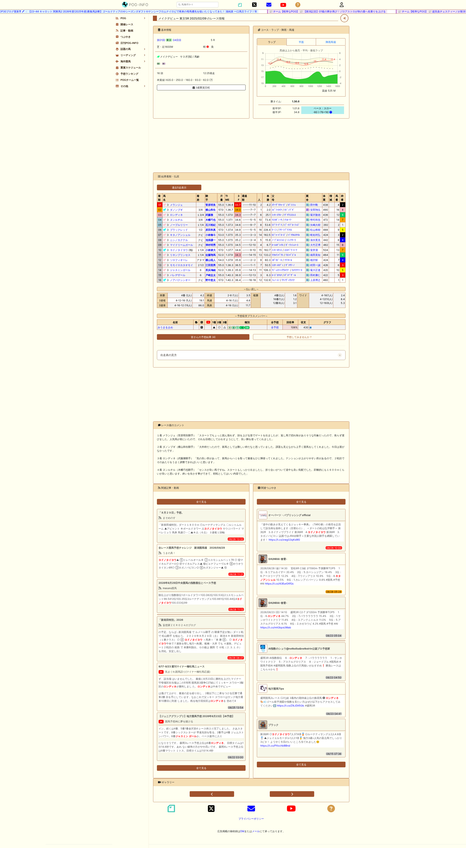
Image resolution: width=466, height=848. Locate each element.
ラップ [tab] (272, 42)
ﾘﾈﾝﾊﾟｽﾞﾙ (291, 254)
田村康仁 (313, 275)
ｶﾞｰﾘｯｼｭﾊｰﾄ (292, 244)
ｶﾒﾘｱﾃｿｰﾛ (297, 269)
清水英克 (313, 239)
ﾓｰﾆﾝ (274, 229)
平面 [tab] (301, 42)
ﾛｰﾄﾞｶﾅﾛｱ (277, 275)
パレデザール (177, 275)
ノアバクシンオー (180, 280)
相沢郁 (313, 259)
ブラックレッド (179, 229)
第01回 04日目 (169, 40)
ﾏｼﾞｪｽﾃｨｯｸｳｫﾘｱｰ (281, 269)
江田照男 (211, 265)
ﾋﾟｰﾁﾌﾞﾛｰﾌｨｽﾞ (292, 224)
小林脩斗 (211, 234)
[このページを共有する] (344, 18)
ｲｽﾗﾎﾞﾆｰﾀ (277, 219)
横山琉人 (211, 259)
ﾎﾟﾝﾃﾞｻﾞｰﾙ (290, 275)
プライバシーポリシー (251, 818)
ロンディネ (176, 214)
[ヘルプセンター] (297, 4)
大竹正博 (313, 244)
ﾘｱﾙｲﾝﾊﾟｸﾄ (277, 254)
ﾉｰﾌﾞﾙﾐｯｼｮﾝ (278, 239)
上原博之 (313, 280)
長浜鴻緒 (211, 269)
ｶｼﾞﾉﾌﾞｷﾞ (289, 209)
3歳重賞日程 (202, 87)
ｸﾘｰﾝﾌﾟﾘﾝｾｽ (285, 229)
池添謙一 (211, 239)
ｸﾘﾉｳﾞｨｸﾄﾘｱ (288, 280)
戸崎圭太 (211, 275)
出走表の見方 (168, 355)
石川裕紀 (211, 224)
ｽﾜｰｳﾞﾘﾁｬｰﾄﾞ (279, 204)
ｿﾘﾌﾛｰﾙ (288, 259)
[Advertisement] (251, 145)
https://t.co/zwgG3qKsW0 (284, 539)
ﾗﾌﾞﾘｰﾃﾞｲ (277, 224)
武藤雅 (209, 214)
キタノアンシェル (180, 234)
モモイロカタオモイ (181, 265)
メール (256, 831)
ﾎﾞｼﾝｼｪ (292, 204)
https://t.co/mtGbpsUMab (275, 627)
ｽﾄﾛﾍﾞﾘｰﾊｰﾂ (290, 249)
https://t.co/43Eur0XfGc (279, 583)
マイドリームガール (181, 244)
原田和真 (211, 229)
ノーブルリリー (179, 224)
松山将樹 (313, 229)
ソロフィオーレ (179, 259)
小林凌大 (211, 249)
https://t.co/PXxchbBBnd (275, 745)
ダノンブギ (176, 209)
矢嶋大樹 (313, 224)
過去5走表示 (179, 187)
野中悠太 (211, 280)
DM (242, 831)
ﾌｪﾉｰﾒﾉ (275, 280)
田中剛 (313, 204)
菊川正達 (313, 269)
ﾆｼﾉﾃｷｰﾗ (291, 239)
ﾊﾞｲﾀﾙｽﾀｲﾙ (294, 234)
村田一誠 (313, 265)
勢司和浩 (313, 219)
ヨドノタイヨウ (179, 249)
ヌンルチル (176, 219)
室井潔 (313, 249)
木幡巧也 (211, 219)
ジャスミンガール (180, 269)
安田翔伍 (313, 209)
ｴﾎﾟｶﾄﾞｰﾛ (277, 259)
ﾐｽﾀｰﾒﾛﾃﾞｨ (277, 265)
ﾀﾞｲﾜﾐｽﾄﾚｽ (290, 214)
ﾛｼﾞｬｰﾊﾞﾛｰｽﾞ (279, 234)
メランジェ (176, 204)
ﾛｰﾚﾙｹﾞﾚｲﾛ (277, 244)
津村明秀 (211, 244)
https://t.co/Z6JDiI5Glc (290, 705)
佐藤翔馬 (211, 254)
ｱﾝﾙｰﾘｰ (288, 219)
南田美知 (313, 254)
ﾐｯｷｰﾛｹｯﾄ (277, 249)
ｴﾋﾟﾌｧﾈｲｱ (277, 209)
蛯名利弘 (313, 234)
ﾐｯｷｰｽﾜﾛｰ (277, 214)
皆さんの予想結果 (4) (203, 337)
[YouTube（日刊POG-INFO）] (283, 5)
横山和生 (211, 209)
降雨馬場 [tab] (331, 42)
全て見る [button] (201, 501)
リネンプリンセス (180, 254)
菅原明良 (211, 204)
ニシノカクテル (179, 239)
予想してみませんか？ (299, 337)
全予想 (275, 327)
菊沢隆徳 (313, 214)
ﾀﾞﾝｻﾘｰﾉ (290, 265)
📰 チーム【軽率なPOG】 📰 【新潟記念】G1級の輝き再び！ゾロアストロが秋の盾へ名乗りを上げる (315, 11)
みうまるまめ (165, 327)
